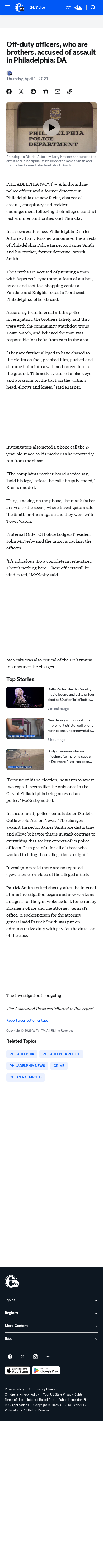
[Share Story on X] (21, 91)
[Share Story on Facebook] (8, 91)
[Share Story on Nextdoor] (45, 91)
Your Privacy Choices (43, 1389)
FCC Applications (17, 1405)
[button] (7, 7)
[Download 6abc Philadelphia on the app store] (17, 1370)
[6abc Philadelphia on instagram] (35, 1357)
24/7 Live (37, 7)
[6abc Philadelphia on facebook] (10, 1357)
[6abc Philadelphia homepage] (20, 7)
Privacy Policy (14, 1389)
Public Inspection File (73, 1399)
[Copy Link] (69, 91)
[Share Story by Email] (57, 91)
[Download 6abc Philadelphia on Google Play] (46, 1370)
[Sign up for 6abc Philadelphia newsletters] (48, 1357)
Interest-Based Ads (40, 1399)
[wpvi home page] (12, 1281)
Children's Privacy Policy (22, 1394)
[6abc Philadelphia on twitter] (22, 1357)
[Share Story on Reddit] (33, 91)
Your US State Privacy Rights (63, 1394)
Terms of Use (14, 1399)
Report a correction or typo (27, 1020)
